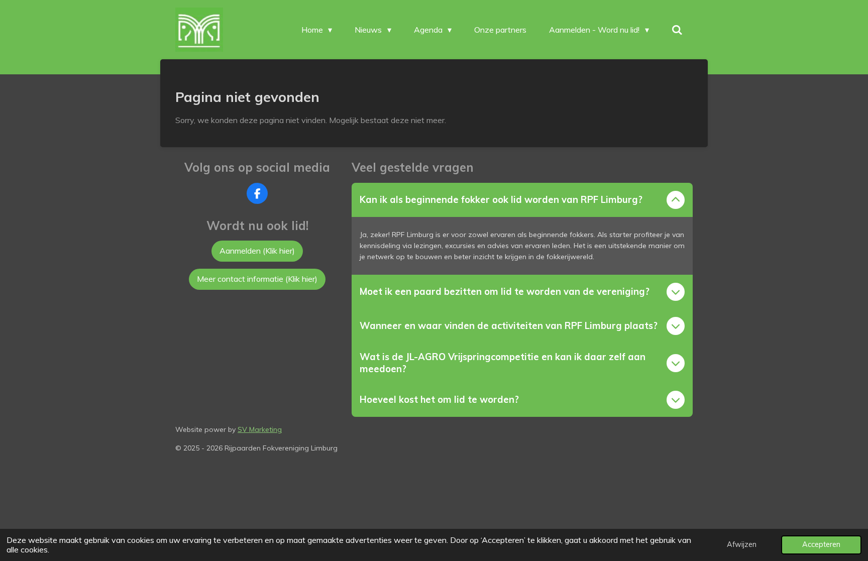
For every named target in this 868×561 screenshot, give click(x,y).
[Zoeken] (677, 30)
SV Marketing (260, 429)
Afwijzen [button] (741, 544)
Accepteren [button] (821, 544)
